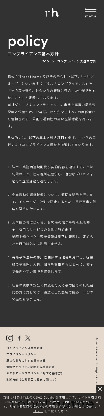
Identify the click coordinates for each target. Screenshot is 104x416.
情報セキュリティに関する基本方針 (30, 367)
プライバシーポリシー (21, 354)
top (45, 60)
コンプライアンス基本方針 (24, 348)
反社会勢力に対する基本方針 (26, 360)
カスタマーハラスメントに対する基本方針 (35, 373)
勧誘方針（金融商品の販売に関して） (32, 379)
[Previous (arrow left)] (9, 208)
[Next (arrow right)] (95, 208)
